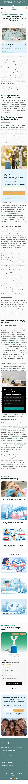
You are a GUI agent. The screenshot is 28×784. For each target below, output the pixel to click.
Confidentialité (19, 773)
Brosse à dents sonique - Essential (10, 662)
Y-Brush (4, 660)
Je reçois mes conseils (14, 193)
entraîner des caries (13, 342)
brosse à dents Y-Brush (20, 443)
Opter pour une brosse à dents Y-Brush (11, 455)
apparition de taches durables (15, 438)
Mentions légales (9, 773)
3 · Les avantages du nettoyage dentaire (6, 51)
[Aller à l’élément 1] (12, 688)
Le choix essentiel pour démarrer (14, 683)
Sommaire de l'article (14, 44)
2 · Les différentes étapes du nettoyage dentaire (20, 47)
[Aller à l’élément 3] (15, 688)
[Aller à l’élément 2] (14, 688)
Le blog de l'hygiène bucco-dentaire (12, 12)
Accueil (2, 12)
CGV (14, 773)
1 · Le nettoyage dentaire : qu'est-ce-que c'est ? (7, 47)
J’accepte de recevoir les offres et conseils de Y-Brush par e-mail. (15, 714)
